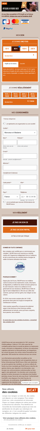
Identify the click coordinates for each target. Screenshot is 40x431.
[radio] (7, 49)
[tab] (10, 64)
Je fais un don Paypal (20, 230)
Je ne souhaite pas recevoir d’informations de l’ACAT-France (20, 203)
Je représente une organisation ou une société (20, 124)
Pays (4, 192)
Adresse (5, 163)
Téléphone (23, 192)
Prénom (19, 138)
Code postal (6, 182)
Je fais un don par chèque (20, 236)
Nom (4, 138)
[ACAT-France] (20, 6)
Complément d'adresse (10, 173)
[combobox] (23, 196)
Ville (21, 182)
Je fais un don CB (20, 222)
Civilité (5, 128)
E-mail (5, 151)
